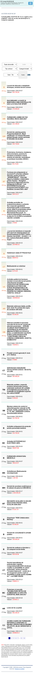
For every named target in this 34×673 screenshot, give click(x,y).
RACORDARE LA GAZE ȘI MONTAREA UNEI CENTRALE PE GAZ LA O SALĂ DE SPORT (19, 102)
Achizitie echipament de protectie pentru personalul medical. (19, 427)
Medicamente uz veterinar (16, 266)
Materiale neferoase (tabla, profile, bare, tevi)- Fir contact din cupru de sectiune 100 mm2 (19, 307)
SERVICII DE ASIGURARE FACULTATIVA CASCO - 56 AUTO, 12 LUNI (19, 369)
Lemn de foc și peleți (14, 608)
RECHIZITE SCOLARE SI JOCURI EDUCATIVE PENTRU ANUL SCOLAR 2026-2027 (19, 502)
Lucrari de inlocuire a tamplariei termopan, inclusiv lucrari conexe (19, 86)
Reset (29, 74)
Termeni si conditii (19, 669)
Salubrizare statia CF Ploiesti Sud (19, 253)
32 (24, 638)
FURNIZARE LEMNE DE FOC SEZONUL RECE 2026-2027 (17, 118)
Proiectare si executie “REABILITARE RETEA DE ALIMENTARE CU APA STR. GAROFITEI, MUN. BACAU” (17, 592)
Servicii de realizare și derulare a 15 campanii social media (18, 548)
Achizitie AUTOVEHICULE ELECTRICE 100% (16, 442)
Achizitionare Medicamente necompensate (16, 472)
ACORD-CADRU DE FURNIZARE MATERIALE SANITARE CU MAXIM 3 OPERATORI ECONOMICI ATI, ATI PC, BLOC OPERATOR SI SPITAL (19, 624)
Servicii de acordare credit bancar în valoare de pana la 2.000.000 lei (19, 487)
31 (21, 638)
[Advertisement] (17, 41)
